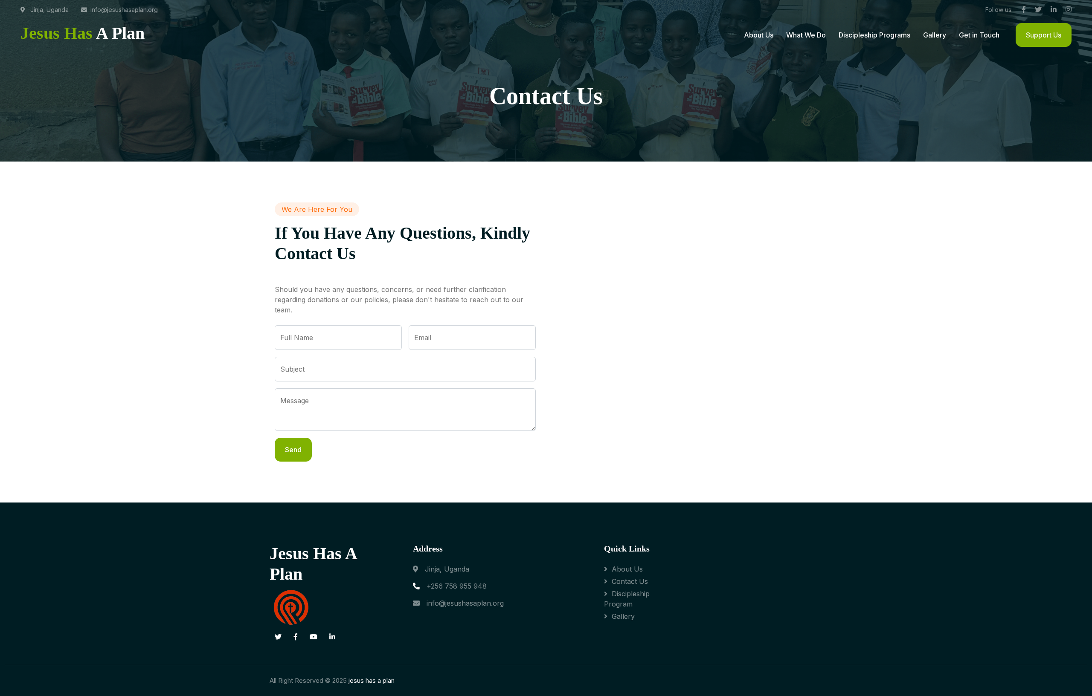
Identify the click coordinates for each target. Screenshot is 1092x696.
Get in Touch (979, 35)
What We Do (806, 35)
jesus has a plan (372, 680)
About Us (758, 35)
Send (293, 449)
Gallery (934, 35)
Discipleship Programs (874, 35)
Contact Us (630, 581)
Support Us (1043, 35)
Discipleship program (627, 598)
